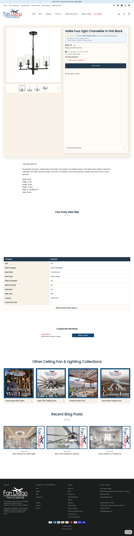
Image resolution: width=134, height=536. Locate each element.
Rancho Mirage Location (107, 502)
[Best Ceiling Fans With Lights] (24, 437)
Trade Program (46, 5)
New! (34, 14)
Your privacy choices (74, 517)
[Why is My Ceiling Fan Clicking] (67, 437)
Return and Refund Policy (75, 511)
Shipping (67, 47)
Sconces (38, 505)
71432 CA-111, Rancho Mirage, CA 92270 (112, 505)
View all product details (74, 148)
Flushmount (39, 497)
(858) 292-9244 (104, 494)
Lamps (38, 508)
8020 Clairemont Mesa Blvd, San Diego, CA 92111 (114, 491)
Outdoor (38, 491)
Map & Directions (73, 497)
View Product (19, 238)
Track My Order (25, 5)
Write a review (83, 335)
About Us (70, 488)
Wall (37, 494)
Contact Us (71, 494)
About (5, 5)
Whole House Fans (71, 14)
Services (58, 14)
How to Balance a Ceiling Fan (110, 454)
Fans (40, 14)
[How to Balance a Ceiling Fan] (109, 437)
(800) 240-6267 (56, 5)
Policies (70, 500)
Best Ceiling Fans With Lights (24, 454)
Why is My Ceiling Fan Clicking (67, 454)
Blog (69, 491)
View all (67, 419)
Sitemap (70, 502)
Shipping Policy (72, 514)
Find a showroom (14, 5)
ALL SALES (98, 14)
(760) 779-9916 (104, 508)
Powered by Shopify (67, 529)
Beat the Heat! (36, 5)
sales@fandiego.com (106, 497)
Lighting (48, 14)
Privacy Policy (72, 505)
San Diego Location (105, 488)
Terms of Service (73, 508)
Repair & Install (86, 14)
